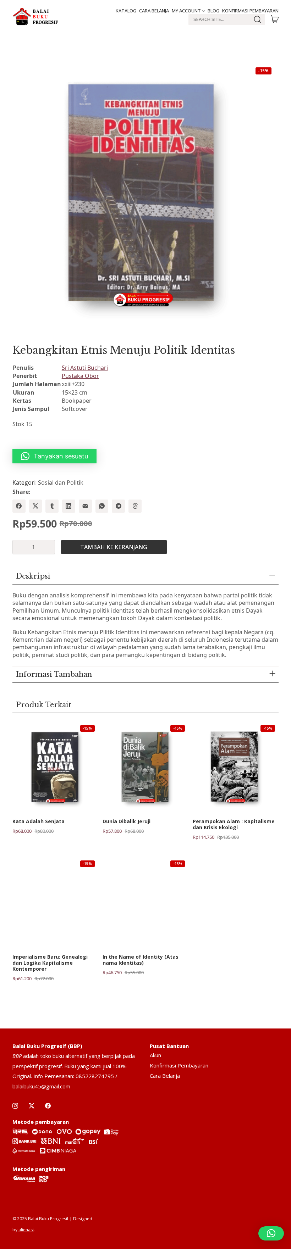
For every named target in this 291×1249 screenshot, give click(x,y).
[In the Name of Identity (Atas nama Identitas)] (145, 902)
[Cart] (275, 19)
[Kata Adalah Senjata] (55, 767)
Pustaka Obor (80, 376)
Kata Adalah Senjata (38, 822)
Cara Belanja (165, 1075)
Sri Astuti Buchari (85, 368)
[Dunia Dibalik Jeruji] (145, 767)
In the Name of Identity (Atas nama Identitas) (141, 960)
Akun (155, 1055)
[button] (54, 456)
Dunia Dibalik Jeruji (126, 822)
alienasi (26, 1230)
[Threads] (135, 506)
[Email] (85, 506)
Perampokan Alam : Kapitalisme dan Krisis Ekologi (234, 825)
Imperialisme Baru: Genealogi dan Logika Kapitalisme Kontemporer (50, 963)
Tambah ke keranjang (113, 547)
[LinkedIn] (68, 506)
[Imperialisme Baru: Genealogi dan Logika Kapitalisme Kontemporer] (55, 902)
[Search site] (258, 19)
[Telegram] (118, 506)
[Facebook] (19, 506)
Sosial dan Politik (60, 482)
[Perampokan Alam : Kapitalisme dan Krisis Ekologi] (236, 767)
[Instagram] (15, 1106)
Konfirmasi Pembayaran (179, 1065)
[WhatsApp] (102, 506)
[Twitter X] (35, 506)
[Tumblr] (52, 506)
